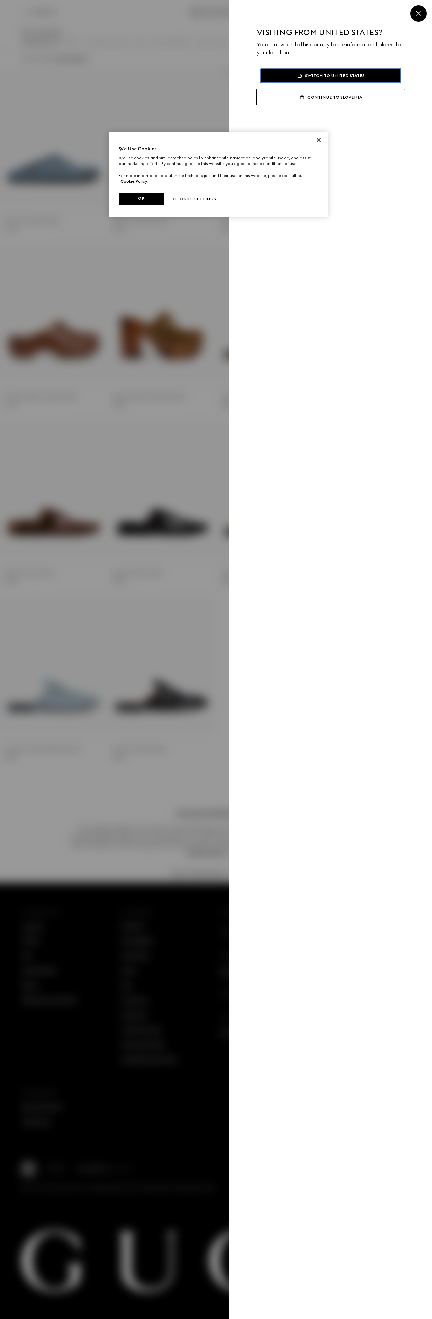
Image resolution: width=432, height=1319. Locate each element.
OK (141, 198)
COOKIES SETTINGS (194, 199)
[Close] (418, 13)
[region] (218, 174)
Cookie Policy (133, 181)
